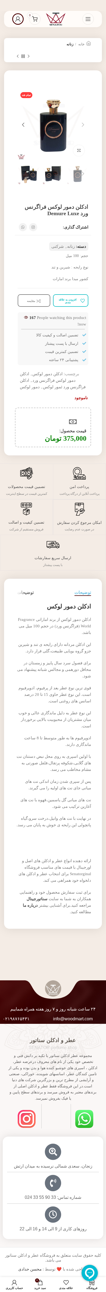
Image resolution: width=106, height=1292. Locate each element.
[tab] (82, 592)
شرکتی (57, 246)
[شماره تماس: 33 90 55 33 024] (53, 1183)
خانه (81, 44)
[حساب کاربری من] (18, 19)
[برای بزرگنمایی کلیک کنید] (78, 150)
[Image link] (84, 1118)
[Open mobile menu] (88, 19)
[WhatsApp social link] (23, 227)
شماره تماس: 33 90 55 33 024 (53, 1197)
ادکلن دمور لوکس (47, 374)
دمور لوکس (30, 387)
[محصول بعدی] (17, 56)
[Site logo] (56, 18)
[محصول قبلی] (28, 56)
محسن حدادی (30, 1269)
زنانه (70, 44)
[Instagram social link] (33, 227)
